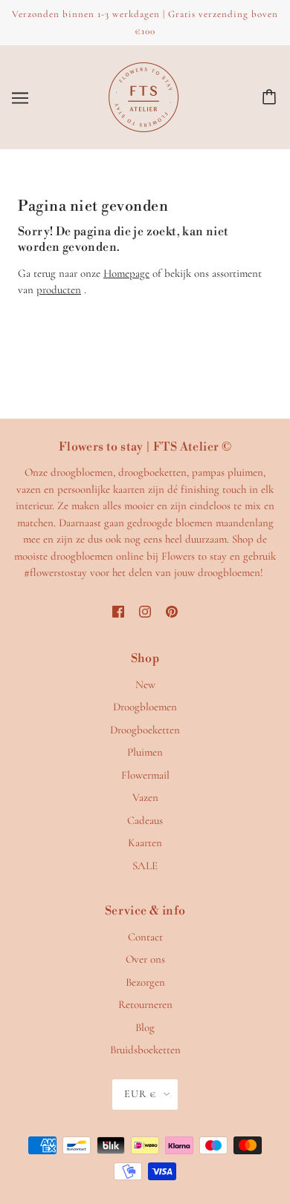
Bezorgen (145, 982)
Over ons (145, 959)
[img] (118, 610)
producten (58, 289)
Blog (145, 1027)
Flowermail (145, 775)
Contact (145, 936)
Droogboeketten (145, 729)
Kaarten (145, 842)
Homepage (126, 273)
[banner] (143, 95)
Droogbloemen (145, 706)
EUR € (140, 1093)
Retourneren (145, 1004)
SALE (145, 865)
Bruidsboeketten (145, 1049)
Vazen (145, 797)
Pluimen (145, 752)
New (145, 684)
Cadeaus (145, 820)
